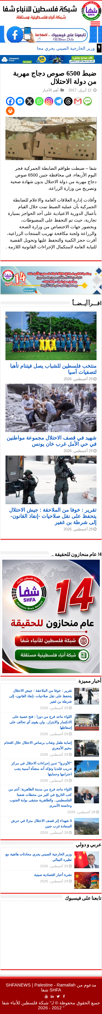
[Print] (10, 111)
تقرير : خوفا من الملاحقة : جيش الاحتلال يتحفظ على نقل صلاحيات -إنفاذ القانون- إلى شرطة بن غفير (53, 516)
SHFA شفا (51, 989)
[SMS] (87, 101)
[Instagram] (49, 101)
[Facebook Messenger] (20, 101)
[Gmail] (78, 101)
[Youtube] (46, 996)
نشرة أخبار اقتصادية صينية (53, 875)
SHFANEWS (18, 985)
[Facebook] (10, 101)
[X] (29, 101)
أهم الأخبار (50, 90)
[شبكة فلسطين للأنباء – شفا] (51, 10)
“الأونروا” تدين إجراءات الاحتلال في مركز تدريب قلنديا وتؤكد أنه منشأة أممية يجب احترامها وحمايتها (41, 768)
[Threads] (68, 101)
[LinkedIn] (52, 996)
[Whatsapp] (39, 101)
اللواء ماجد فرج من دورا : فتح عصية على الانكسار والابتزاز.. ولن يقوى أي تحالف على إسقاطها (40, 722)
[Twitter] (58, 996)
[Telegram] (58, 101)
